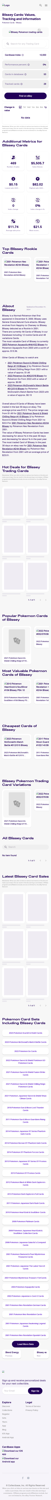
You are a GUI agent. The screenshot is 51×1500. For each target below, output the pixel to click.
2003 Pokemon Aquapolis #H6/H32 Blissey (23, 344)
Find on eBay (25, 96)
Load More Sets (25, 1344)
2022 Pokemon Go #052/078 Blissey (26, 376)
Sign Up (35, 1391)
